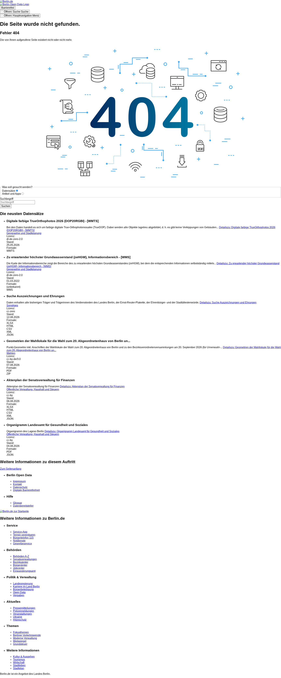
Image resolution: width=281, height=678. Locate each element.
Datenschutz (20, 487)
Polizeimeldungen (23, 611)
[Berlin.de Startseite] (14, 511)
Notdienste (19, 540)
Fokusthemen (21, 632)
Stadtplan (18, 668)
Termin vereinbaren (24, 534)
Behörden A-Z (21, 556)
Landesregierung (23, 583)
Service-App (20, 531)
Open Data (19, 592)
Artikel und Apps (11, 193)
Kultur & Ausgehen (24, 656)
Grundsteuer (20, 644)
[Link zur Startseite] (14, 4)
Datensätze (8, 190)
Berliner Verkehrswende (27, 635)
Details (228, 302)
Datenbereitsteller (23, 505)
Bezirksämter (20, 562)
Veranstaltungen (22, 613)
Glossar (17, 502)
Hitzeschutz (20, 619)
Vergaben (18, 595)
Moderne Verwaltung (25, 638)
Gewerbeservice (22, 543)
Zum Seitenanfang (10, 468)
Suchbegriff (6, 198)
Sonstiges (12, 305)
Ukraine (17, 616)
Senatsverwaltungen (25, 559)
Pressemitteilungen (24, 608)
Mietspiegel (19, 641)
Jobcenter (18, 568)
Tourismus (19, 659)
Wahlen (11, 353)
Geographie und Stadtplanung (24, 233)
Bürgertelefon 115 (23, 537)
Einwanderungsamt (24, 571)
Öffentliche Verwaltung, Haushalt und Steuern (33, 389)
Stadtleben (19, 665)
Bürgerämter (20, 565)
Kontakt (17, 484)
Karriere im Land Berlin (26, 586)
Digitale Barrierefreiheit (26, 490)
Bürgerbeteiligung (23, 589)
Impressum (19, 481)
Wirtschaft (18, 662)
